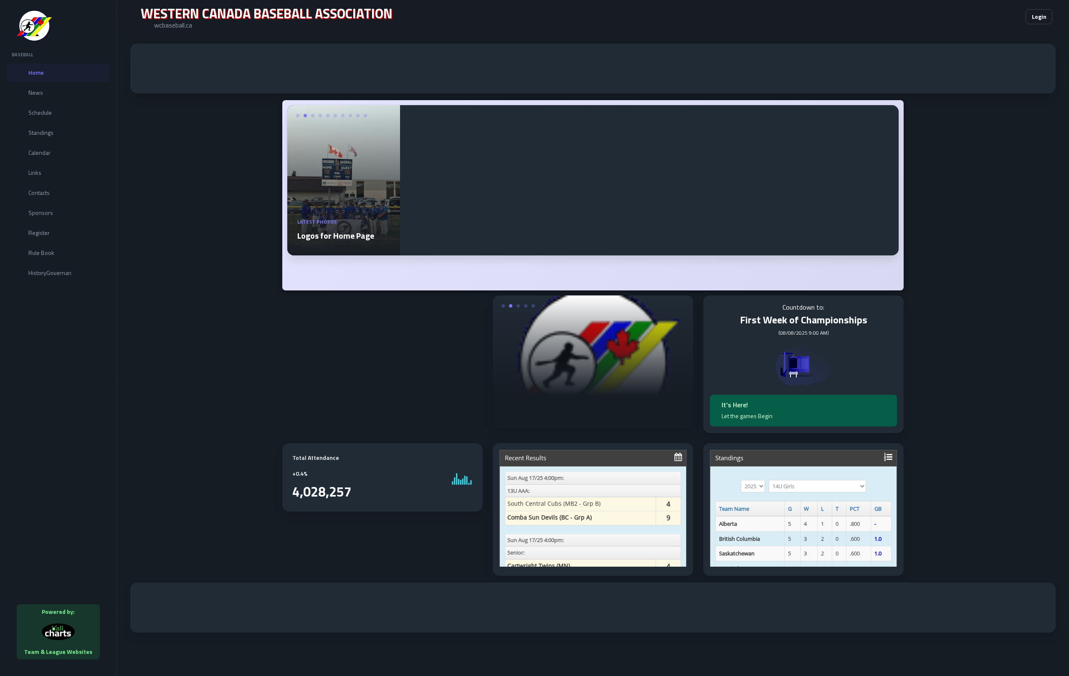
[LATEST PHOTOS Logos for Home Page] (343, 250)
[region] (58, 338)
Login (1039, 16)
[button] (993, 16)
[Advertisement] (593, 68)
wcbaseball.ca (173, 25)
